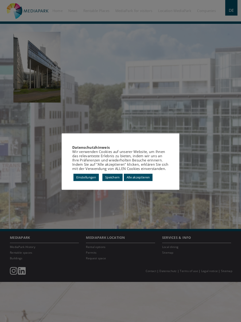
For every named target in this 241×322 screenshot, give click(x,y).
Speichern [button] (112, 177)
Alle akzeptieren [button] (138, 177)
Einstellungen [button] (86, 177)
